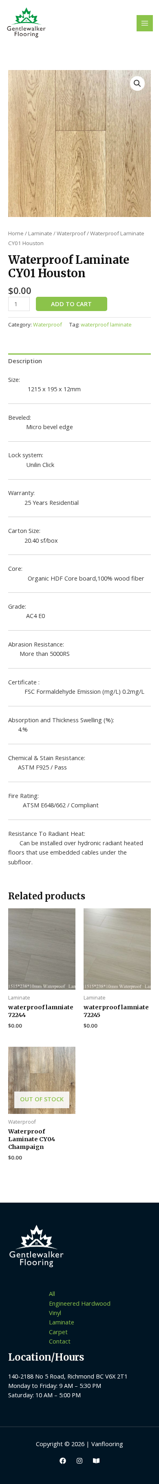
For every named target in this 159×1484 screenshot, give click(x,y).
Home (16, 233)
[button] (137, 83)
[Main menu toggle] (145, 23)
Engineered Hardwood (79, 1303)
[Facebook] (63, 1461)
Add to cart (71, 304)
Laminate (40, 233)
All (52, 1293)
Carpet (58, 1332)
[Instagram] (79, 1461)
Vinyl (55, 1313)
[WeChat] (96, 1461)
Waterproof (71, 233)
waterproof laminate (106, 324)
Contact (60, 1341)
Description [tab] (25, 361)
